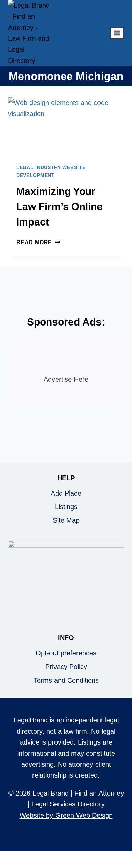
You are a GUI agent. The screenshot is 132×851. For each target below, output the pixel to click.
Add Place (66, 493)
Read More (38, 242)
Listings (66, 507)
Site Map (66, 520)
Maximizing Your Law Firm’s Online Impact (59, 207)
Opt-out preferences (66, 653)
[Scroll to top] (122, 823)
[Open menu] (117, 33)
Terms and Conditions (66, 680)
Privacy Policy (66, 666)
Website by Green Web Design (66, 815)
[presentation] (66, 126)
